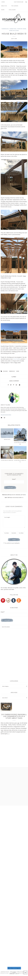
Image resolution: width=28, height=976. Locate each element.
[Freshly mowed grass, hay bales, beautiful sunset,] (14, 878)
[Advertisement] (14, 642)
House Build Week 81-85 (20, 443)
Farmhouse (5, 28)
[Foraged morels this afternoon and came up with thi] (14, 958)
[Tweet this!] (11, 385)
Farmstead (12, 28)
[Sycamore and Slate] (14, 18)
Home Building (14, 30)
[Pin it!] (13, 385)
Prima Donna (13, 973)
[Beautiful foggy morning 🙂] (14, 862)
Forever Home (21, 28)
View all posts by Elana (6, 414)
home (17, 371)
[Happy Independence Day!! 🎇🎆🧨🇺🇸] (14, 910)
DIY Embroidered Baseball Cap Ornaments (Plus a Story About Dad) (14, 716)
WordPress (12, 973)
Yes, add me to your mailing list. (12, 543)
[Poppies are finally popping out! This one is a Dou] (14, 926)
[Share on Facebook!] (8, 385)
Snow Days (7, 439)
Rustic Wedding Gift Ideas (19, 494)
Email (14, 479)
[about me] (14, 571)
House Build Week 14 (17, 497)
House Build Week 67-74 (20, 461)
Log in (17, 973)
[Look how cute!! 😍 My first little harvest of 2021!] (14, 942)
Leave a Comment (14, 380)
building (5, 371)
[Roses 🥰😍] (14, 830)
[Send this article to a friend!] (19, 385)
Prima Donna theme (15, 971)
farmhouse (12, 371)
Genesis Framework (22, 973)
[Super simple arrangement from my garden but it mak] (14, 894)
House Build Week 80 (7, 460)
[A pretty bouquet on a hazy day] (14, 814)
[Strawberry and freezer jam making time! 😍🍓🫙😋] (14, 846)
